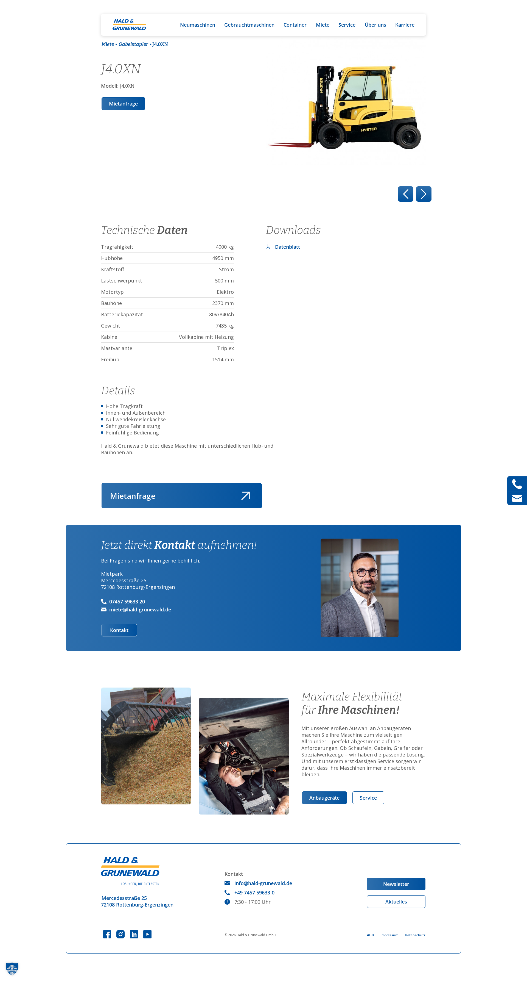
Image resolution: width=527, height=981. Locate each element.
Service (346, 24)
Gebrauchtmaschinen (249, 24)
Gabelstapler (133, 44)
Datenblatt (287, 246)
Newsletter (396, 884)
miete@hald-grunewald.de (140, 609)
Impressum (389, 935)
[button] (12, 969)
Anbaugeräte (324, 797)
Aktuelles (396, 901)
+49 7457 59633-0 (254, 892)
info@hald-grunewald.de (263, 883)
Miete (322, 24)
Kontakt (119, 630)
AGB (370, 935)
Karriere (404, 24)
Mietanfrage (123, 103)
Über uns (375, 24)
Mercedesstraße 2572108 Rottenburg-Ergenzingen (137, 901)
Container (295, 24)
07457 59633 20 (127, 601)
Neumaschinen (197, 24)
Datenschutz (415, 935)
